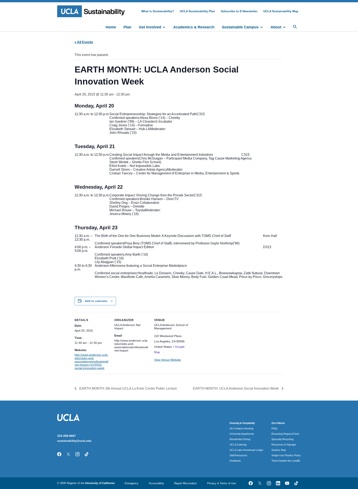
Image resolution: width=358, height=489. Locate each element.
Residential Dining (240, 439)
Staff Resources (238, 455)
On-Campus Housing (241, 428)
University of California (100, 483)
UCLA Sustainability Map (280, 11)
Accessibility (156, 483)
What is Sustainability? (157, 11)
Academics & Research (193, 27)
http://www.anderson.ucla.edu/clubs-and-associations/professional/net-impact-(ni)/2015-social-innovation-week (91, 361)
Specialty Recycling (282, 439)
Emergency (131, 483)
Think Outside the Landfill (285, 460)
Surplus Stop (278, 450)
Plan (127, 27)
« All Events (84, 42)
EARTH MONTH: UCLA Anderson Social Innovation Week (236, 388)
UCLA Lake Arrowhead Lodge (246, 450)
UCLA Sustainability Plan (197, 11)
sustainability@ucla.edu (74, 440)
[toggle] (166, 26)
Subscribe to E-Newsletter (239, 11)
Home (111, 27)
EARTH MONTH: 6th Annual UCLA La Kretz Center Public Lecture (128, 388)
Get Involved (150, 27)
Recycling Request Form (285, 433)
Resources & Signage (283, 444)
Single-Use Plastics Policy (286, 455)
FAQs (274, 428)
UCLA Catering (238, 444)
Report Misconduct (185, 483)
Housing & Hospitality (242, 423)
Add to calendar (96, 301)
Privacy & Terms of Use (221, 483)
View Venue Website (167, 359)
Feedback (235, 460)
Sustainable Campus (240, 27)
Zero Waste (278, 423)
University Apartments (242, 433)
